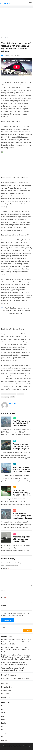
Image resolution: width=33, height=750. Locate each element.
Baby (3, 706)
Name (3, 590)
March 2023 (5, 694)
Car (2, 709)
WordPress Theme (18, 746)
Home (2, 37)
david (3, 713)
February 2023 (6, 697)
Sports (3, 733)
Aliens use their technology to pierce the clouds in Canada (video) (22, 516)
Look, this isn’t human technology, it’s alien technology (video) (21, 493)
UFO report (20, 394)
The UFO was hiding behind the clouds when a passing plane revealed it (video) (21, 425)
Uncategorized (6, 740)
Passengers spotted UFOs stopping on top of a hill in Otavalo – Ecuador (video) (21, 541)
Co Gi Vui (5, 3)
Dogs (3, 719)
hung (3, 726)
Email (3, 598)
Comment (5, 568)
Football (4, 723)
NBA (2, 730)
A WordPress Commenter (10, 678)
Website (3, 606)
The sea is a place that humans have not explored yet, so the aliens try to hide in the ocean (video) (22, 448)
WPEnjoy (27, 746)
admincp (12, 403)
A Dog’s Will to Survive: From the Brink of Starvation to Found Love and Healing (15, 663)
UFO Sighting (5, 397)
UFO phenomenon (10, 394)
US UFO (12, 397)
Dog (2, 716)
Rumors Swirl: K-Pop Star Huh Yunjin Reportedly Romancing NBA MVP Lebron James (15, 649)
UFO (7, 37)
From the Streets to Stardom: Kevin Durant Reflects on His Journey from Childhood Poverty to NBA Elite (16, 642)
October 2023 (6, 690)
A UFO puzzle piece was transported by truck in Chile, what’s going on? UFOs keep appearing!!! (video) (22, 471)
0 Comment (18, 55)
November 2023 (6, 687)
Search (3, 627)
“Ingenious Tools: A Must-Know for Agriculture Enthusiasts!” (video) (13, 669)
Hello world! (26, 678)
